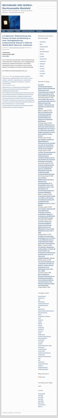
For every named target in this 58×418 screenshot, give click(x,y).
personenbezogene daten (45, 345)
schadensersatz (42, 349)
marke (39, 332)
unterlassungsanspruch (44, 352)
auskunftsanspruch (43, 305)
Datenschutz (43, 58)
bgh (39, 307)
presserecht (41, 347)
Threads (42, 68)
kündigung (27, 76)
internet (40, 325)
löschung (40, 331)
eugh (39, 318)
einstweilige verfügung (44, 316)
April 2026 (41, 401)
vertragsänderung (13, 81)
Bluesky (42, 66)
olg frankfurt (41, 340)
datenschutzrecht (42, 312)
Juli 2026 (40, 395)
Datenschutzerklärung (28, 31)
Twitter (41, 75)
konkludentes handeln (15, 78)
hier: (26, 70)
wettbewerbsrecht (43, 367)
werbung (40, 365)
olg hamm (40, 342)
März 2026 (41, 402)
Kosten (42, 54)
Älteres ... (40, 406)
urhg (39, 358)
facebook (40, 320)
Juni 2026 (40, 397)
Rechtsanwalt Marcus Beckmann (17, 47)
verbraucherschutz (43, 363)
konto (21, 78)
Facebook (42, 73)
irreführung (41, 327)
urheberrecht (41, 354)
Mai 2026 (40, 399)
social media (41, 351)
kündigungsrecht (6, 78)
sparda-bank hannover (18, 79)
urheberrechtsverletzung (44, 356)
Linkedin (42, 71)
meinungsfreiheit (42, 338)
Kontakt (18, 31)
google (40, 321)
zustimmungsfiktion (6, 83)
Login (39, 386)
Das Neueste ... (42, 404)
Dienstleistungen (44, 51)
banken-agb (17, 76)
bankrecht (23, 76)
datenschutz (41, 309)
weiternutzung (21, 81)
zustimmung (27, 81)
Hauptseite (39, 31)
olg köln (40, 343)
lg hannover (25, 78)
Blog (3, 31)
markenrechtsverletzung (44, 336)
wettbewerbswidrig (43, 369)
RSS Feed (42, 377)
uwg (39, 360)
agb (13, 76)
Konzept (42, 49)
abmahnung (41, 298)
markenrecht (41, 334)
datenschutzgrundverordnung (46, 311)
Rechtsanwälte (44, 46)
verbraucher (41, 362)
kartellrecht (41, 329)
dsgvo (39, 314)
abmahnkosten (42, 296)
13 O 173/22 (5, 56)
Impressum (10, 31)
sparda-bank (10, 79)
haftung (40, 323)
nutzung (30, 78)
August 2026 (41, 393)
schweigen (4, 79)
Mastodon (42, 63)
